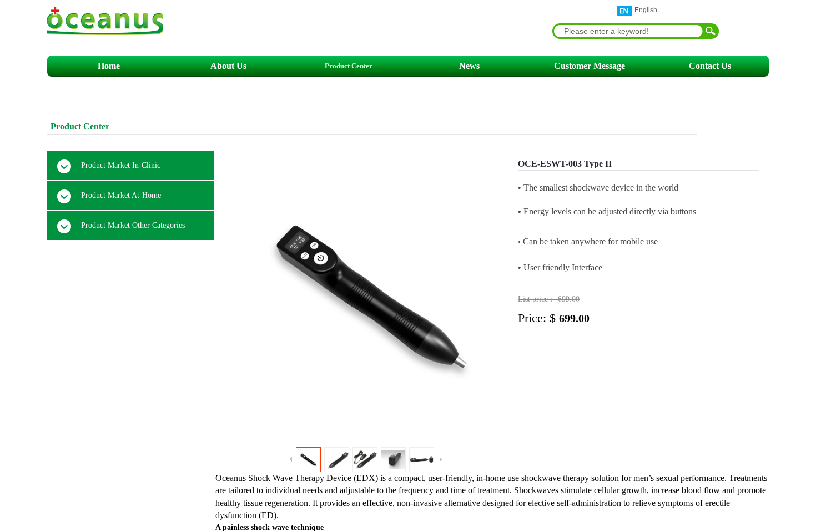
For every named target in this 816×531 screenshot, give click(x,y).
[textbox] (627, 31)
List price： (538, 299)
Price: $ (538, 318)
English (645, 10)
